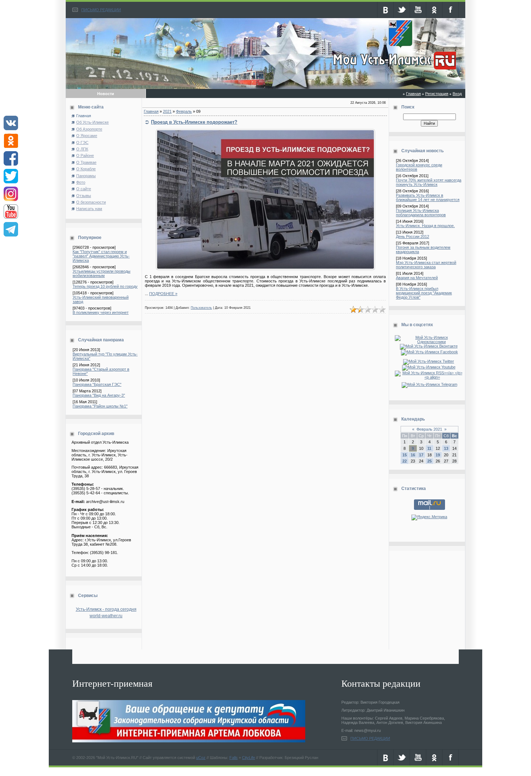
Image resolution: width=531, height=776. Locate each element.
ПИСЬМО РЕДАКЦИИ (101, 10)
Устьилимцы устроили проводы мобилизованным (101, 273)
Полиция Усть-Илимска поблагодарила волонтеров (421, 212)
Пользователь (201, 308)
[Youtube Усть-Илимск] (429, 367)
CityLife (248, 757)
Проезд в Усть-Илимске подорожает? (194, 122)
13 (446, 448)
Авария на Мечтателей (417, 278)
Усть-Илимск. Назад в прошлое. (425, 225)
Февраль (184, 111)
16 (413, 455)
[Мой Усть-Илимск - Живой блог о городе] (393, 70)
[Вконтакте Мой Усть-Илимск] (429, 346)
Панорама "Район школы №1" (100, 406)
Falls (233, 757)
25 (429, 461)
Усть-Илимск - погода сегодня (106, 609)
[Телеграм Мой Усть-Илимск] (429, 384)
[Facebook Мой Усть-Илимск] (429, 352)
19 (438, 455)
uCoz (201, 757)
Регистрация (436, 93)
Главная (413, 93)
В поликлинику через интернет (101, 312)
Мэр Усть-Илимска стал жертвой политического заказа (426, 264)
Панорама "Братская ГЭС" (97, 384)
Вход (457, 93)
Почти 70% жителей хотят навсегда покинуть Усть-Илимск (428, 182)
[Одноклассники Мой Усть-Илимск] (429, 342)
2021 (167, 111)
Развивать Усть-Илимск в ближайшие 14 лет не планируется (427, 197)
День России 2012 (412, 236)
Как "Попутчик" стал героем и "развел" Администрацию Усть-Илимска (101, 256)
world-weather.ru (106, 615)
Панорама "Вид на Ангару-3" (99, 395)
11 (429, 448)
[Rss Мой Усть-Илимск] (429, 377)
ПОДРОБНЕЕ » (163, 293)
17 (421, 455)
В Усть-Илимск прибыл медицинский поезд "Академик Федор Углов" (424, 292)
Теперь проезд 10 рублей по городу (105, 286)
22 (404, 461)
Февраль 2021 (429, 429)
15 (404, 455)
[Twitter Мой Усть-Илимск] (429, 361)
